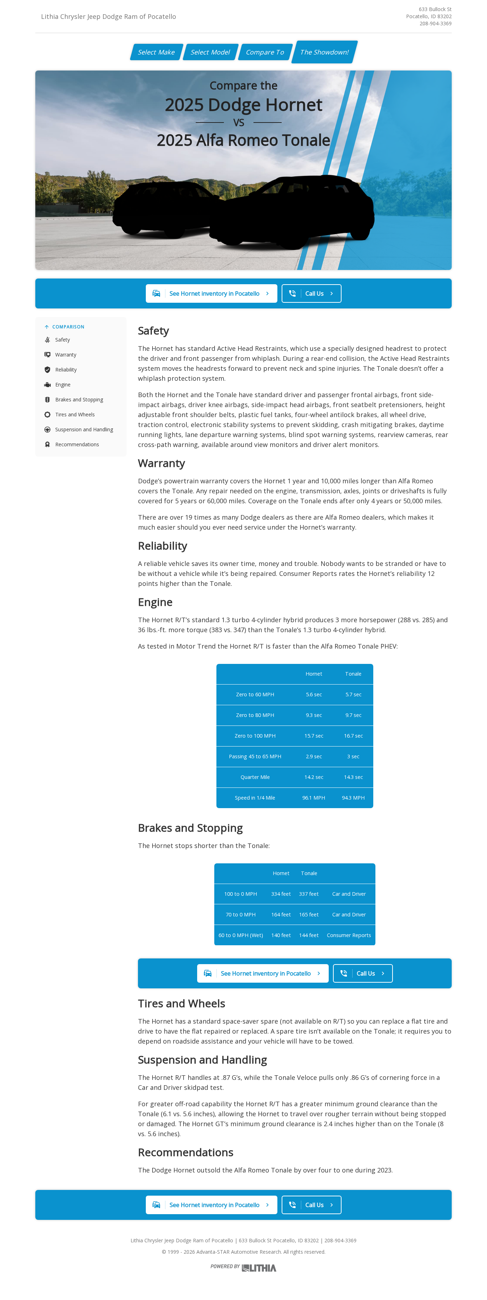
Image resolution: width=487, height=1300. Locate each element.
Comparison (68, 327)
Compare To (265, 52)
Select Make (156, 52)
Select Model (210, 52)
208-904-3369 (436, 23)
